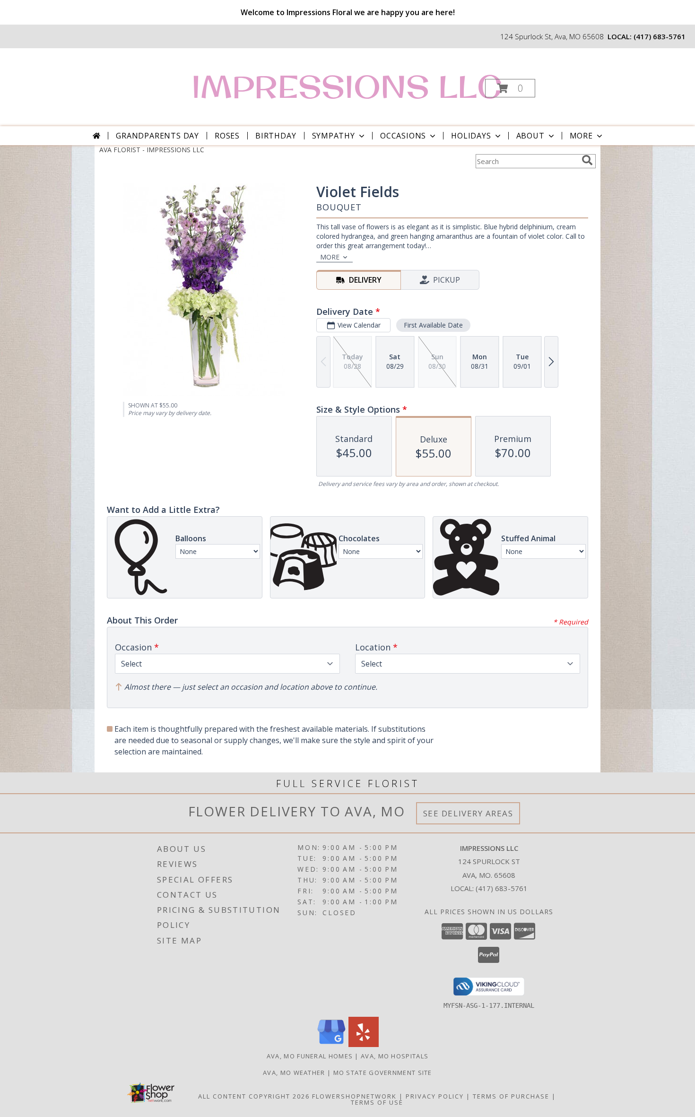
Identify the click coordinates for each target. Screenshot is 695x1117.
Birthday (275, 135)
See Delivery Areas (468, 813)
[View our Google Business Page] (331, 1044)
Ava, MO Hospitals (394, 1056)
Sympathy (333, 135)
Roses (227, 135)
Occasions (403, 135)
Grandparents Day (157, 135)
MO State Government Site (382, 1072)
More (581, 135)
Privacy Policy (435, 1096)
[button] (510, 88)
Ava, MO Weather (294, 1072)
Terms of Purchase (511, 1096)
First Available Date (433, 324)
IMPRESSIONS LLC (346, 86)
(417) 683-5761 (660, 36)
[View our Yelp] (363, 1044)
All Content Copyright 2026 (254, 1096)
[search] (587, 160)
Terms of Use (377, 1102)
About (530, 135)
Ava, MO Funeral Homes (310, 1056)
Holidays (471, 135)
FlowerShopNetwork (354, 1096)
